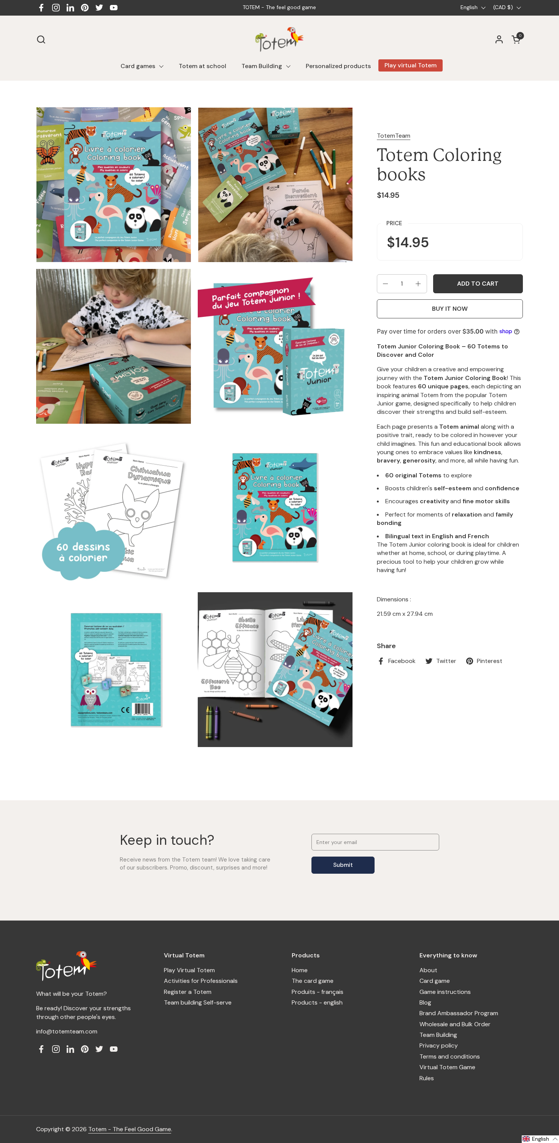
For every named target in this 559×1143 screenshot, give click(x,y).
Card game (434, 981)
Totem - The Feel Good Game (129, 1129)
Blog (425, 1002)
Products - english (317, 1002)
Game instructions (445, 992)
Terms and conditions (449, 1056)
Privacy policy (438, 1045)
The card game (312, 981)
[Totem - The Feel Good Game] (280, 39)
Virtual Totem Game (447, 1067)
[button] (41, 39)
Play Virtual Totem (189, 970)
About (428, 970)
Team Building (438, 1035)
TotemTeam (393, 136)
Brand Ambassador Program (458, 1013)
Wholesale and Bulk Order (455, 1024)
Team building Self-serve (198, 1002)
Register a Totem (187, 992)
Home (300, 970)
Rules (426, 1078)
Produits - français (317, 992)
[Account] (499, 39)
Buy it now (450, 309)
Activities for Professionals (201, 981)
